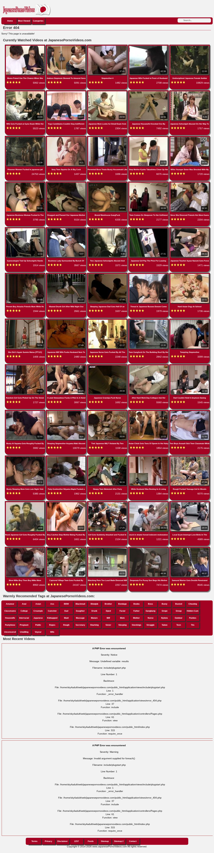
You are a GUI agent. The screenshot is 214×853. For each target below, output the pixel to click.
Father (136, 611)
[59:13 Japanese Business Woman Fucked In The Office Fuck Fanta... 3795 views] (25, 183)
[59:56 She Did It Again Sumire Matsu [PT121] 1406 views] (25, 320)
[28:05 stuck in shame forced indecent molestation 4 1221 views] (148, 502)
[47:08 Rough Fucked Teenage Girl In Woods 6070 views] (189, 457)
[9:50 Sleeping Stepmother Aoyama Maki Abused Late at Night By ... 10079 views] (66, 411)
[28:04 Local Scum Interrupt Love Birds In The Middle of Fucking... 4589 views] (189, 502)
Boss (150, 604)
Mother (136, 618)
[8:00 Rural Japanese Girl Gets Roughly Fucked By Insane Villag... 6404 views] (25, 502)
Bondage (122, 604)
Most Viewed (24, 21)
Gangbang (150, 611)
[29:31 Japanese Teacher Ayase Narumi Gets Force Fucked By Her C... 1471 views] (189, 229)
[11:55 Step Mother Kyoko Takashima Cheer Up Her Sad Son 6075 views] (148, 137)
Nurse (150, 618)
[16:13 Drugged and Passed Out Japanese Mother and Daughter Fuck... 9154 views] (66, 183)
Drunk (94, 611)
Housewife (10, 618)
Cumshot (52, 611)
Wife (52, 632)
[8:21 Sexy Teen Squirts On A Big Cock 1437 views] (66, 137)
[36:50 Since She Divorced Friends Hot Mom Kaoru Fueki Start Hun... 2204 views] (189, 183)
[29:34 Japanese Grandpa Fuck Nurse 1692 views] (107, 366)
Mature (94, 618)
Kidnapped (52, 618)
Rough (66, 625)
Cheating (192, 604)
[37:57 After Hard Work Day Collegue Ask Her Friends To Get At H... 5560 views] (148, 366)
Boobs (136, 604)
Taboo (164, 625)
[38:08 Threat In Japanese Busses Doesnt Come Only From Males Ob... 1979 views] (148, 274)
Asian (38, 604)
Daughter (80, 611)
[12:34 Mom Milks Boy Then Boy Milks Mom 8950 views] (25, 548)
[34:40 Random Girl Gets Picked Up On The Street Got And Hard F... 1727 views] (25, 366)
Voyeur (38, 632)
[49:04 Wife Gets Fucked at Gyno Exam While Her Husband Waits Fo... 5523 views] (25, 92)
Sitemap (105, 841)
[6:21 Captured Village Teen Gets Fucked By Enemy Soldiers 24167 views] (66, 548)
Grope (165, 611)
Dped (108, 611)
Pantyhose (10, 625)
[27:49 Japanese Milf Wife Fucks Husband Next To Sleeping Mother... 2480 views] (66, 320)
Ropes (52, 625)
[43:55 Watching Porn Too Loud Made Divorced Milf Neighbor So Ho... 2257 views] (107, 548)
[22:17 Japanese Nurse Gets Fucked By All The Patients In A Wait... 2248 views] (107, 320)
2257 (76, 841)
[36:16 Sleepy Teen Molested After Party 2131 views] (107, 457)
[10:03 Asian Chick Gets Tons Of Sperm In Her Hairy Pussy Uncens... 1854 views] (148, 411)
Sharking (94, 625)
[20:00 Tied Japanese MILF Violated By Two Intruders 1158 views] (107, 411)
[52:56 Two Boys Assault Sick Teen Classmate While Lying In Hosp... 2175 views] (189, 411)
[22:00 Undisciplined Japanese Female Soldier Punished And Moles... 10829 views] (189, 46)
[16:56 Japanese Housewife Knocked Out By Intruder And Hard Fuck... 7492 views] (148, 92)
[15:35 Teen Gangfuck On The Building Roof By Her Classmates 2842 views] (148, 320)
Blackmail (80, 604)
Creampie (38, 611)
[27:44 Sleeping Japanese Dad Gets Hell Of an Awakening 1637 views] (107, 274)
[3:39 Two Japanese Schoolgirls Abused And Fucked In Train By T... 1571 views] (107, 229)
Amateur (10, 604)
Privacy (48, 841)
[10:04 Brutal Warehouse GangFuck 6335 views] (107, 183)
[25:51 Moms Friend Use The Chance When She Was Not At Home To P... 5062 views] (25, 46)
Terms (34, 841)
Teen (178, 625)
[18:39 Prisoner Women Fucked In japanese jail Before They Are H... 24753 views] (25, 137)
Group (179, 611)
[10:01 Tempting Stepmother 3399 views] (189, 320)
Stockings (136, 625)
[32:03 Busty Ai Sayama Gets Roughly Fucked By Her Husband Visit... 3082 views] (25, 411)
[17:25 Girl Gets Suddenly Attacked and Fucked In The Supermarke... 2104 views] (107, 502)
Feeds (91, 841)
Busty (164, 604)
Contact (133, 841)
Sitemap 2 (119, 841)
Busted (178, 604)
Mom (122, 618)
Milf (108, 618)
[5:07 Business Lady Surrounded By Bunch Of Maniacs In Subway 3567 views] (66, 229)
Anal (24, 604)
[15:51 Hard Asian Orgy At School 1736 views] (189, 274)
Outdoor (178, 618)
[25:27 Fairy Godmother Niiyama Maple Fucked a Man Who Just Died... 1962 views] (66, 457)
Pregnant (24, 625)
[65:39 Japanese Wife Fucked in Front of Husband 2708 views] (148, 46)
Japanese (38, 618)
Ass (52, 604)
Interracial (24, 618)
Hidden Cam (192, 611)
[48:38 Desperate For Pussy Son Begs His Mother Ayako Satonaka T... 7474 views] (148, 548)
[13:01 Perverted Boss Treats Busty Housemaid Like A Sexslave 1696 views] (107, 137)
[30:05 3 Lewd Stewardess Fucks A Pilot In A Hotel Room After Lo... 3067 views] (66, 366)
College (24, 611)
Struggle (150, 625)
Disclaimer (62, 841)
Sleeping (122, 625)
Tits (192, 625)
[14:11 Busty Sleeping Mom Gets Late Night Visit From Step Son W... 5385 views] (25, 457)
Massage (80, 618)
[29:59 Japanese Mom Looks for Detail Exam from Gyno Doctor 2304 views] (107, 92)
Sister (108, 625)
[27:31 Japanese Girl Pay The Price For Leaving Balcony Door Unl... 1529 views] (148, 229)
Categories (38, 21)
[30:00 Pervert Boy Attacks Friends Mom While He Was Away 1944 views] (25, 274)
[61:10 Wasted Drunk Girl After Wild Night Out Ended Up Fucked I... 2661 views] (66, 274)
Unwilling (24, 632)
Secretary (80, 625)
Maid (66, 618)
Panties (192, 618)
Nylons (164, 618)
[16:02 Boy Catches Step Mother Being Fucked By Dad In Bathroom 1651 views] (66, 502)
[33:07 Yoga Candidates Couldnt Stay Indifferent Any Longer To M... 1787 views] (66, 92)
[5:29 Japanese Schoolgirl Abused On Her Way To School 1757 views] (189, 92)
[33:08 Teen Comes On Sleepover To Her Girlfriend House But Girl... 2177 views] (148, 183)
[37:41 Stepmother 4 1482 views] (107, 46)
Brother (108, 604)
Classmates (10, 611)
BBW (66, 604)
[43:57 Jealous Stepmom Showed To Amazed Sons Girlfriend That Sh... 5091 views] (66, 46)
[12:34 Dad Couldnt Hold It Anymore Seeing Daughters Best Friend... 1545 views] (189, 366)
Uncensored (10, 632)
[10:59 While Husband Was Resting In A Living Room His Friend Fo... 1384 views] (148, 457)
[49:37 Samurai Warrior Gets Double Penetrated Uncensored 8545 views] (189, 548)
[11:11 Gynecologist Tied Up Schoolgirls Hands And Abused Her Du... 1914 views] (25, 229)
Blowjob (94, 604)
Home (10, 21)
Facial (122, 611)
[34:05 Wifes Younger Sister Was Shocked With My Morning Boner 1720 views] (189, 137)
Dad (66, 611)
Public (38, 625)
